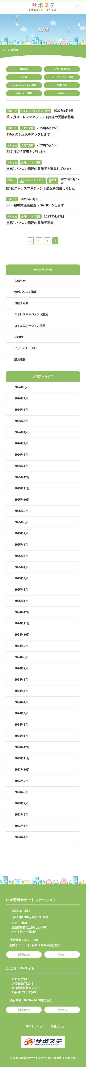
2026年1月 (21, 466)
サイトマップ (34, 1026)
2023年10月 (22, 769)
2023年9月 (21, 780)
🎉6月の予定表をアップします (28, 134)
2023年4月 (21, 837)
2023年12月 (22, 747)
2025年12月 (22, 477)
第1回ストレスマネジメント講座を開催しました (40, 188)
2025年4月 (21, 567)
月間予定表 (62, 85)
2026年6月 (21, 409)
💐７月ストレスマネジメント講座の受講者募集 (40, 117)
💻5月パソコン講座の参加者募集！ (31, 223)
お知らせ (62, 93)
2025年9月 (21, 511)
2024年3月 (21, 713)
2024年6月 (21, 679)
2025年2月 (21, 589)
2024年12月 (22, 612)
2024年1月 (21, 735)
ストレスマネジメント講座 (24, 85)
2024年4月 (21, 702)
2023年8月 (21, 792)
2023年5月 (21, 825)
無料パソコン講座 (24, 93)
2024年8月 (21, 657)
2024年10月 (22, 634)
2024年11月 (22, 623)
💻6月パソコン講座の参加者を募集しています (39, 169)
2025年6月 (21, 544)
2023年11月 (22, 758)
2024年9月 (21, 645)
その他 (24, 77)
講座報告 (24, 69)
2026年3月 (21, 443)
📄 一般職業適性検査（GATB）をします (35, 205)
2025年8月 (21, 522)
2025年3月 (21, 578)
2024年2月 (21, 724)
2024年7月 (21, 668)
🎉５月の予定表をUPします (26, 151)
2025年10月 (22, 499)
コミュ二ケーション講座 (62, 77)
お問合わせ (24, 954)
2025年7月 (21, 533)
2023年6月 (21, 814)
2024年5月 (21, 690)
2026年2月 (21, 454)
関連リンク (58, 1026)
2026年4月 (21, 432)
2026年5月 (21, 421)
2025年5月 (21, 555)
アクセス (62, 954)
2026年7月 (21, 398)
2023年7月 (21, 803)
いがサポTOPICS (62, 69)
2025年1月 (21, 600)
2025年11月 (22, 488)
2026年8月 (21, 387)
